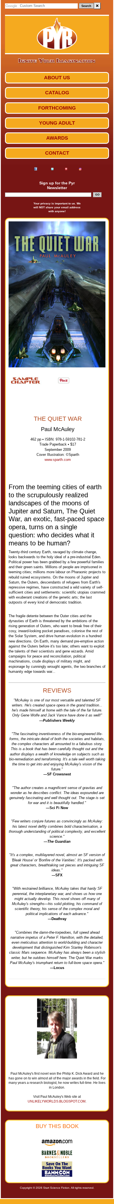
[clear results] (97, 6)
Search (86, 6)
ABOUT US (57, 77)
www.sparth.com (58, 460)
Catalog (57, 92)
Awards (57, 138)
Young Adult (57, 123)
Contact (57, 153)
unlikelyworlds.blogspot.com (57, 1101)
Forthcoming (57, 108)
